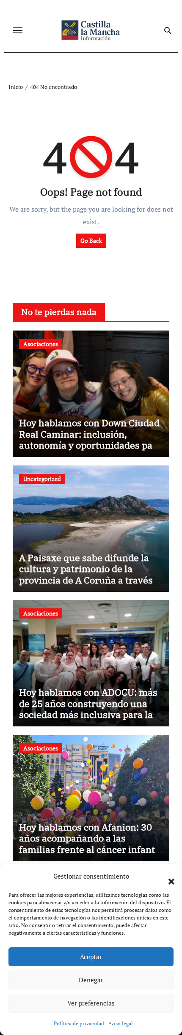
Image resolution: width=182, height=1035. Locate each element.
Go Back (91, 241)
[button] (167, 876)
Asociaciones (40, 344)
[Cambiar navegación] (18, 30)
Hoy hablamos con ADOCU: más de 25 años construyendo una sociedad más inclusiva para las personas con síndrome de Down (90, 708)
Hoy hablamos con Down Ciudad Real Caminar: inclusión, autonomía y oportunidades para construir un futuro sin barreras (90, 439)
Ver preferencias (91, 1003)
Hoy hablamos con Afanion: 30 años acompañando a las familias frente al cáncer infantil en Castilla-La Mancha (90, 843)
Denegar (91, 980)
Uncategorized (42, 479)
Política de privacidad (79, 1023)
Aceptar (91, 956)
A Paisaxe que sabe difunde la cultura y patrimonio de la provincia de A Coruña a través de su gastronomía (86, 574)
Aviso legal (120, 1023)
